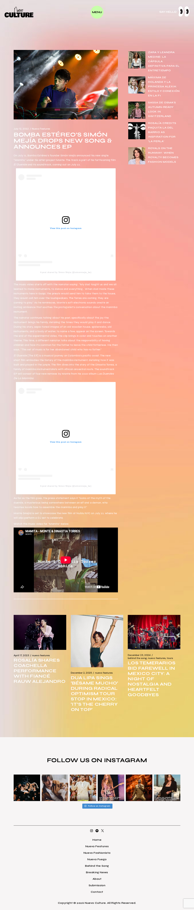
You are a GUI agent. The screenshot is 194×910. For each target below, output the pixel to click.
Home (96, 839)
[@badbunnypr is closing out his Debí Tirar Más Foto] (83, 788)
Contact (97, 892)
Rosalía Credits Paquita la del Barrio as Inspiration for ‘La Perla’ (162, 132)
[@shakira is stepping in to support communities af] (111, 788)
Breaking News (97, 872)
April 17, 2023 (21, 655)
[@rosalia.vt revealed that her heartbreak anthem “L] (27, 788)
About (97, 878)
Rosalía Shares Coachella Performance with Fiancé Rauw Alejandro (39, 670)
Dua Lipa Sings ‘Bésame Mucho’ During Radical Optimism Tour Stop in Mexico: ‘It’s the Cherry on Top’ (94, 693)
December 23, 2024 (139, 655)
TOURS (170, 658)
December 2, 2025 (81, 672)
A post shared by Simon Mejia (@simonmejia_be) (66, 272)
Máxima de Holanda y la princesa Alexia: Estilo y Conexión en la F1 (164, 86)
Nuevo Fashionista (97, 852)
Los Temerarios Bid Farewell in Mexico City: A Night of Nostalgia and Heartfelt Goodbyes (151, 678)
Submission (97, 885)
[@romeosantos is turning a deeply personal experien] (139, 788)
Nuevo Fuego (97, 859)
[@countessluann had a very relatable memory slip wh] (167, 788)
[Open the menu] (97, 12)
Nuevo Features (41, 128)
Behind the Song (137, 658)
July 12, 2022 (21, 128)
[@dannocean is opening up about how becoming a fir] (55, 788)
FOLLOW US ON (75, 760)
